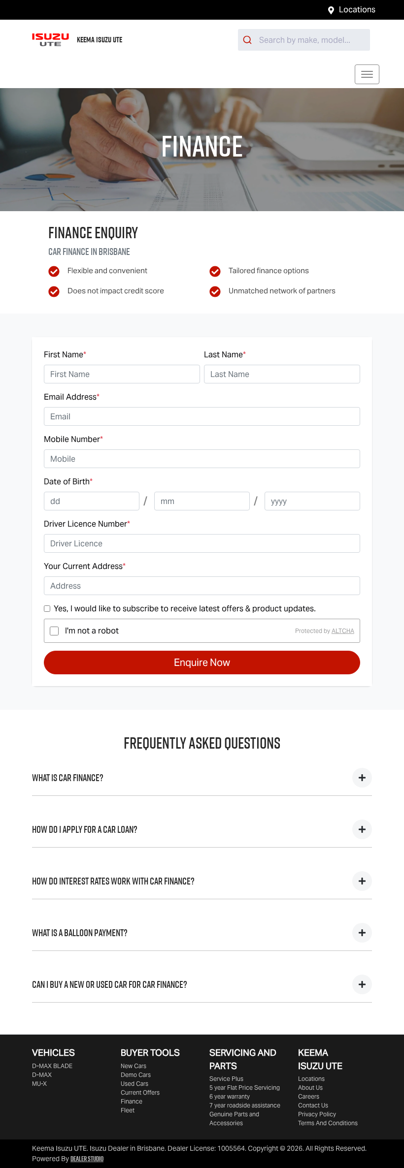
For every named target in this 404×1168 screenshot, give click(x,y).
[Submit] (248, 40)
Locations (357, 9)
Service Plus (226, 1078)
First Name (65, 354)
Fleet (128, 1110)
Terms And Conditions (328, 1123)
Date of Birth (68, 481)
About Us (310, 1087)
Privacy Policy (317, 1114)
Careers (308, 1096)
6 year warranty (229, 1096)
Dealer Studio (86, 1159)
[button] (367, 74)
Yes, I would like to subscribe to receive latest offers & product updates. (185, 608)
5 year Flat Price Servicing (244, 1087)
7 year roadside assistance (244, 1105)
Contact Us (313, 1105)
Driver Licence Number (87, 524)
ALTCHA (343, 630)
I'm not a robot (92, 631)
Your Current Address (85, 566)
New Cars (133, 1066)
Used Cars (134, 1083)
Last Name (225, 354)
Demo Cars (136, 1074)
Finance (131, 1101)
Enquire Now (202, 662)
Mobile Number (73, 439)
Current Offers (140, 1092)
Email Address (72, 397)
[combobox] (304, 40)
